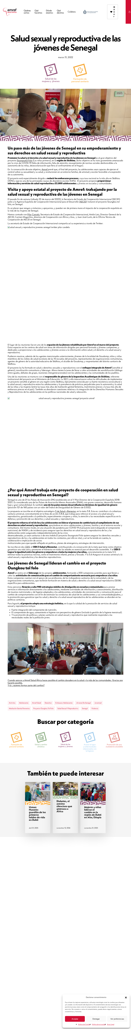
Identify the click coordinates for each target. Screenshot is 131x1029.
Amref (45, 169)
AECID (83, 202)
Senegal (85, 708)
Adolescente (23, 703)
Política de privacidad (99, 1024)
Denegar (96, 1019)
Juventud (98, 703)
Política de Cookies (84, 1024)
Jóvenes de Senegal (83, 703)
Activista (12, 703)
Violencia (94, 708)
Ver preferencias (117, 1019)
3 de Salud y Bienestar (65, 511)
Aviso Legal (110, 1024)
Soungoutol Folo (24, 160)
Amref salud (36, 703)
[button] (126, 997)
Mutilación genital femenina (19, 708)
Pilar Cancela (33, 214)
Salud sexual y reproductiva (67, 708)
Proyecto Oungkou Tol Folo (43, 708)
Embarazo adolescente (63, 703)
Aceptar (75, 1019)
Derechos (48, 703)
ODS (27, 547)
